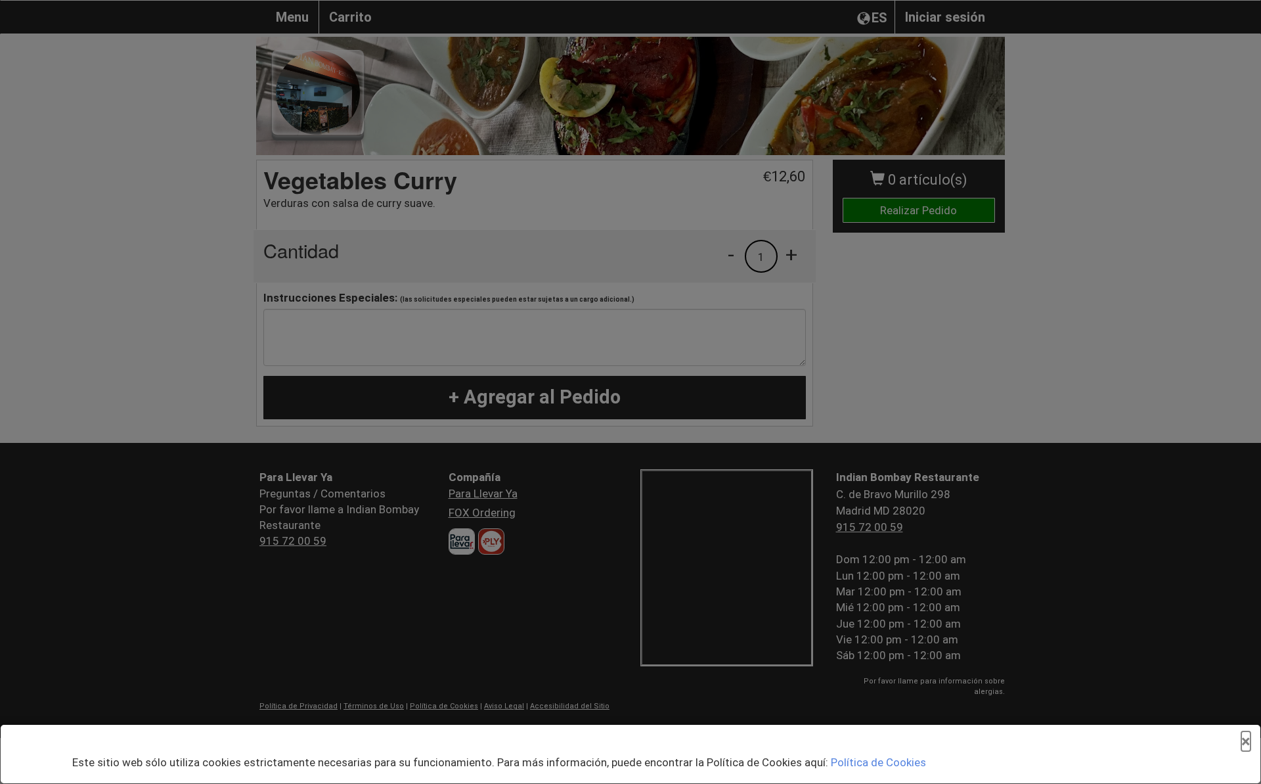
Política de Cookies (878, 762)
